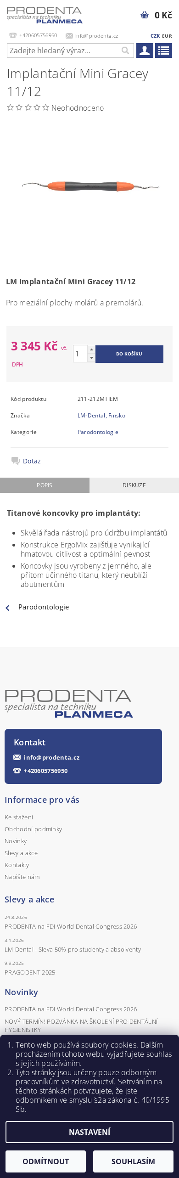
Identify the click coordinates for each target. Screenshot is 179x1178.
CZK (155, 35)
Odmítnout (45, 1161)
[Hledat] (125, 50)
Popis (45, 485)
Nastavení (89, 1132)
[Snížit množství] (91, 357)
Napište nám (22, 877)
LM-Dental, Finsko (101, 415)
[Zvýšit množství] (91, 349)
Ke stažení (19, 817)
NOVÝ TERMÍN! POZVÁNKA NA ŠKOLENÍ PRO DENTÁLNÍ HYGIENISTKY (81, 1025)
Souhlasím (133, 1161)
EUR (167, 36)
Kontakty (17, 865)
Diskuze (134, 485)
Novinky (16, 841)
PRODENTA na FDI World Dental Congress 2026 (71, 926)
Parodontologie (98, 432)
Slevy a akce (21, 853)
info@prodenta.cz (51, 757)
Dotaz (32, 461)
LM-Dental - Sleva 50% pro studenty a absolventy (73, 949)
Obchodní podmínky (33, 829)
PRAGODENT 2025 (30, 972)
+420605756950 (45, 771)
